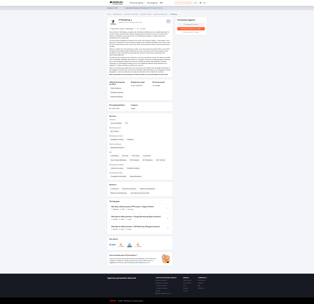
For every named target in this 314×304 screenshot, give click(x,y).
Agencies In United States (131, 14)
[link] (152, 3)
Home (108, 14)
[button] (196, 3)
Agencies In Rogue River (161, 14)
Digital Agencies (117, 14)
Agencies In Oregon (146, 14)
